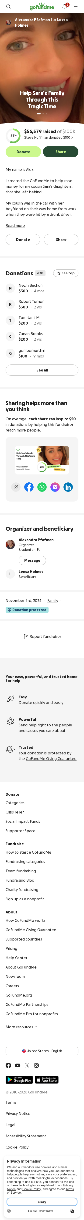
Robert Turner (31, 301)
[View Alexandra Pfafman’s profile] (10, 544)
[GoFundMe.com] (42, 6)
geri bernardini (32, 350)
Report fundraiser (45, 636)
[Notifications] (64, 6)
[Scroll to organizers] (8, 22)
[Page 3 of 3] (46, 113)
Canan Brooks (31, 334)
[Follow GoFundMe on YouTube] (17, 1065)
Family (52, 600)
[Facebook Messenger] (55, 487)
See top (68, 273)
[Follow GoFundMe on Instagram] (36, 1065)
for (41, 22)
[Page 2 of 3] (43, 113)
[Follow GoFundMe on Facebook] (8, 1065)
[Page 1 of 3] (39, 113)
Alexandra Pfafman (36, 540)
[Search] (8, 6)
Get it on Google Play (19, 1080)
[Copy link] (16, 487)
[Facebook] (29, 487)
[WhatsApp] (42, 487)
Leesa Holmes (31, 571)
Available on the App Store (47, 1080)
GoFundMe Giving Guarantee (51, 759)
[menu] (75, 6)
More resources (19, 1027)
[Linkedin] (68, 487)
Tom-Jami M (29, 317)
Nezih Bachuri (30, 285)
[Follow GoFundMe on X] (27, 1065)
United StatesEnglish (44, 1051)
